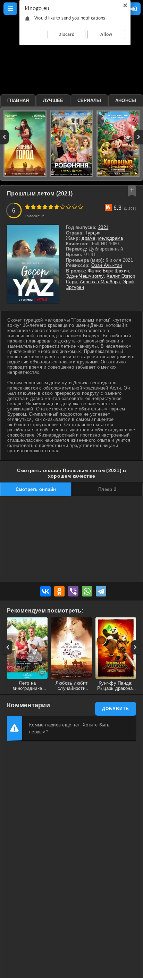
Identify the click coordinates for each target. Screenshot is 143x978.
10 (80, 207)
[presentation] (4, 137)
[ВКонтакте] (45, 591)
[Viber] (73, 591)
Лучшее (53, 100)
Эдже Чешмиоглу (85, 276)
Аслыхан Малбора (100, 281)
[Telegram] (101, 591)
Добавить (115, 708)
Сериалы (89, 100)
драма (88, 238)
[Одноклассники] (59, 591)
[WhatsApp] (87, 591)
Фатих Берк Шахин (108, 271)
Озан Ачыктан (106, 265)
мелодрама (110, 238)
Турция (93, 233)
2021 (103, 227)
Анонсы (125, 100)
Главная (18, 100)
